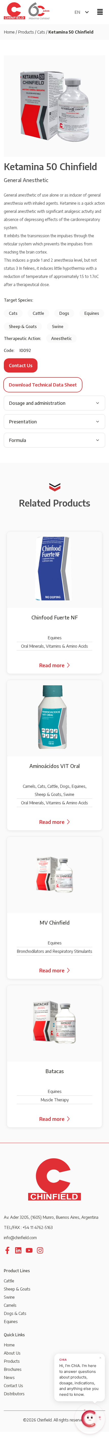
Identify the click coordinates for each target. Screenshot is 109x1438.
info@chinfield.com (20, 1237)
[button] (100, 12)
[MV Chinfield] (54, 908)
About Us (12, 1353)
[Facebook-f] (7, 1250)
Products (26, 32)
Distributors (14, 1393)
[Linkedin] (18, 1250)
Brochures (13, 1369)
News (9, 1377)
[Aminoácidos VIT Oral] (54, 755)
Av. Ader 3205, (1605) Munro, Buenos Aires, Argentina (51, 1217)
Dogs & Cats (15, 1313)
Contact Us (13, 1385)
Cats (41, 32)
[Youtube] (29, 1250)
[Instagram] (40, 1250)
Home (9, 32)
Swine (9, 1297)
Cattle (9, 1280)
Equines (11, 1321)
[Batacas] (54, 1056)
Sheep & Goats (17, 1289)
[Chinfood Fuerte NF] (54, 603)
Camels (10, 1305)
